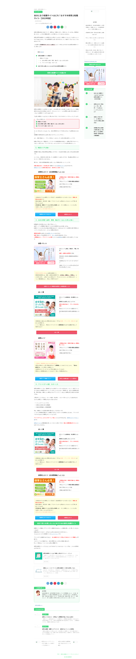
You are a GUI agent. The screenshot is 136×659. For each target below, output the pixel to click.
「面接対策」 (73, 1)
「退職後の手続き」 (57, 4)
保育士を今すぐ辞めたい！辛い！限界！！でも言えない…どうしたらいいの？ (98, 107)
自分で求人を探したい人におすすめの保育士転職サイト (52, 66)
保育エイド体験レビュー (45, 378)
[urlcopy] (65, 27)
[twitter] (47, 27)
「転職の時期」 (51, 1)
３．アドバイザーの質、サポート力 (48, 62)
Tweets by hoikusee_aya (90, 61)
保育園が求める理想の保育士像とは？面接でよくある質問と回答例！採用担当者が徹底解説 (98, 131)
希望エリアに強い (44, 58)
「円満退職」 (96, 1)
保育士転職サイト (38, 605)
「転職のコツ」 (39, 1)
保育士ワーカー (37, 167)
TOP (58, 654)
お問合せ (79, 4)
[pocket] (54, 27)
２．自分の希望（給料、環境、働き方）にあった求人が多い (54, 60)
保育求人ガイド (61, 165)
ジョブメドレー (54, 534)
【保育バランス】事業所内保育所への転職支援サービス (56, 286)
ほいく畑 (54, 235)
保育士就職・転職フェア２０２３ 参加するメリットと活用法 (58, 629)
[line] (62, 27)
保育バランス (51, 233)
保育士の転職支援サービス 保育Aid (68, 378)
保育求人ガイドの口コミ (45, 214)
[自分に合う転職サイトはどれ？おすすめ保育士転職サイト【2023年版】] (58, 27)
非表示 (42, 52)
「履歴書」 (62, 1)
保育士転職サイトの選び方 (45, 55)
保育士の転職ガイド (64, 654)
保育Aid (60, 237)
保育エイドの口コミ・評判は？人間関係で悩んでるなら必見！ (58, 617)
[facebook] (51, 27)
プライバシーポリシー (68, 4)
